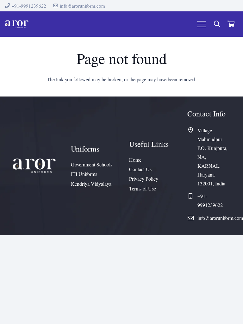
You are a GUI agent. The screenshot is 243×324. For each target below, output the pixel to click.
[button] (217, 24)
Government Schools (91, 164)
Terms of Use (142, 188)
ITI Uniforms (84, 174)
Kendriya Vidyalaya (91, 183)
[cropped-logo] (16, 24)
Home (135, 159)
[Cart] (231, 24)
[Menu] (201, 24)
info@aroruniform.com (220, 218)
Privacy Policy (143, 178)
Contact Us (140, 169)
